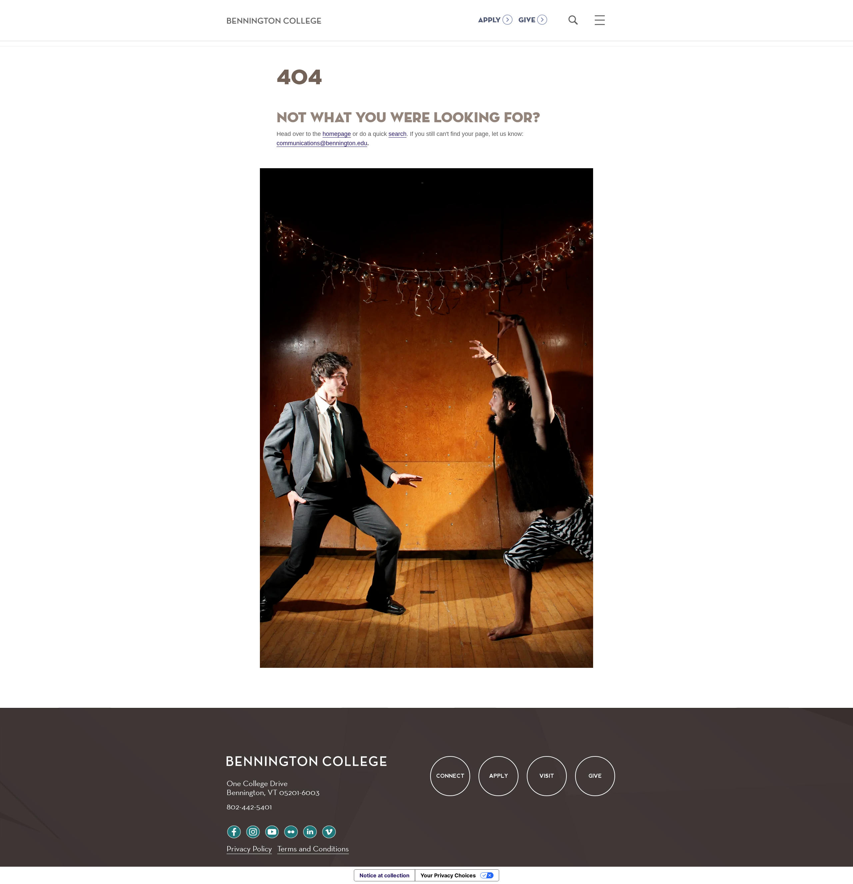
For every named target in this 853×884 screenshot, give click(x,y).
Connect (450, 776)
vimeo (329, 831)
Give (595, 776)
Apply (498, 776)
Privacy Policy (249, 848)
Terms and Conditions (313, 848)
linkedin (310, 831)
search (398, 134)
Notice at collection (385, 875)
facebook (234, 831)
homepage (337, 134)
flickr (291, 831)
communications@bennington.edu (322, 143)
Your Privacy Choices (448, 875)
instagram (253, 831)
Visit (546, 776)
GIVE (526, 20)
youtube (272, 831)
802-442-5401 (249, 806)
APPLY (489, 20)
